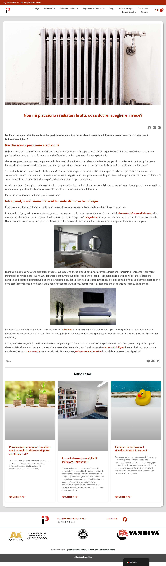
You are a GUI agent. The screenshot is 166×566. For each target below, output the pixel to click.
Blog (111, 9)
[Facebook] (124, 519)
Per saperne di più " (17, 497)
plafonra (67, 329)
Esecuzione (143, 9)
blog (10, 361)
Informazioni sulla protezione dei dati (81, 550)
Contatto (144, 12)
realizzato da (78, 557)
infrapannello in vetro (141, 213)
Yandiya (35, 9)
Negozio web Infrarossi (92, 9)
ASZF (97, 550)
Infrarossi (48, 9)
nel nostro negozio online (88, 351)
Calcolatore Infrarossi (69, 9)
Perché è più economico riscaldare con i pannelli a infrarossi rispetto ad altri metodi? (30, 451)
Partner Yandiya (129, 12)
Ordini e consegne (126, 9)
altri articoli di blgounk (115, 347)
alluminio (123, 213)
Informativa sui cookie (107, 550)
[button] (149, 127)
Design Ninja (87, 557)
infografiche (91, 217)
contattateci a (33, 351)
